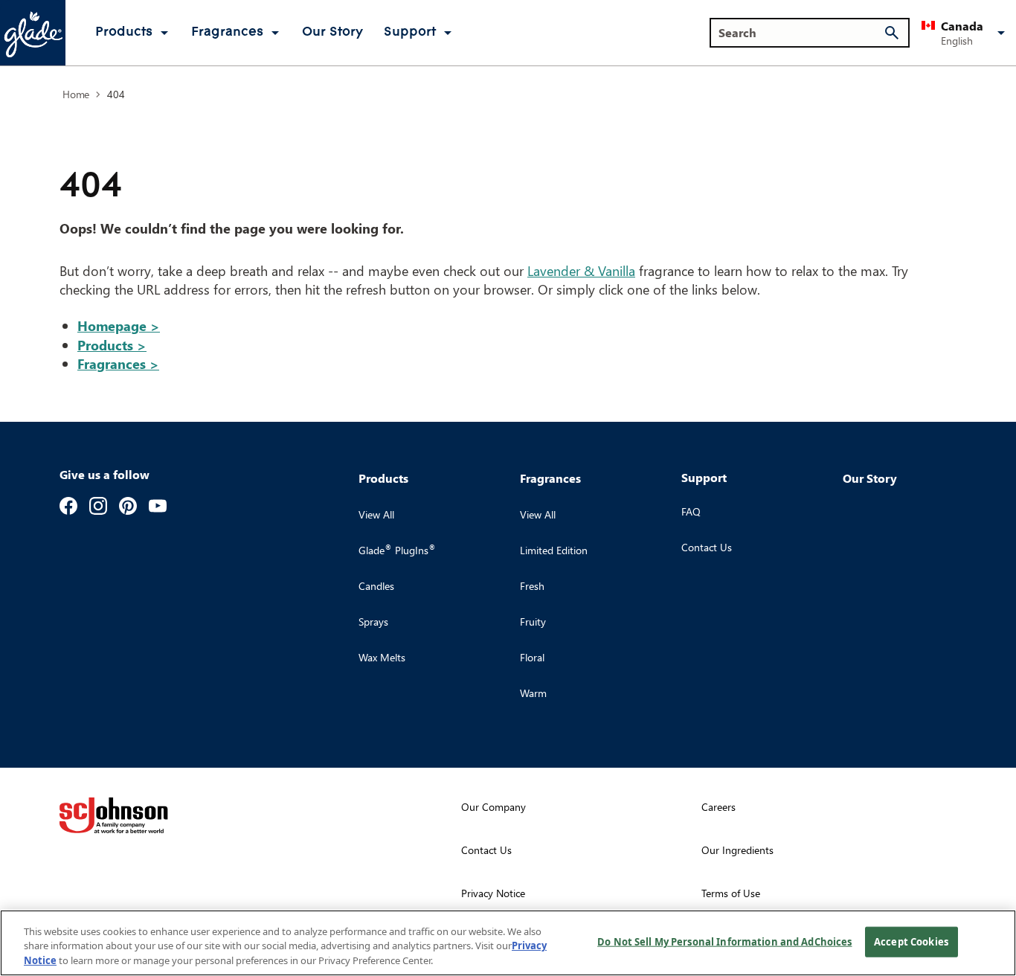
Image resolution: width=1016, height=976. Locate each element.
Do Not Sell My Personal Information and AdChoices (724, 941)
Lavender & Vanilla (581, 270)
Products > (112, 345)
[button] (966, 33)
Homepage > (118, 325)
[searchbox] (800, 33)
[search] (892, 33)
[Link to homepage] (32, 32)
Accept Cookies (911, 941)
